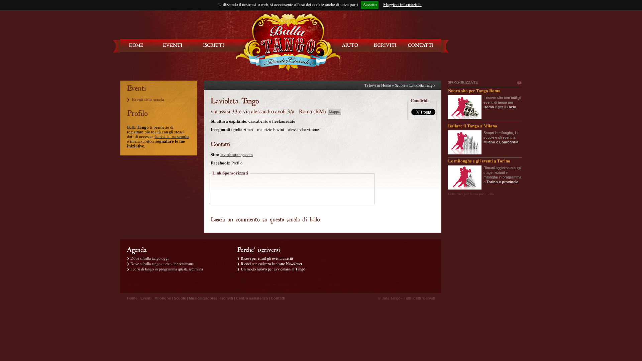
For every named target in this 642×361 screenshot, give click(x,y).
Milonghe (162, 298)
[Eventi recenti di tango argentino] (136, 45)
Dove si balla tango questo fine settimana (162, 264)
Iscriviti (226, 298)
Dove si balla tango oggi (149, 258)
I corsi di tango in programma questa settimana (166, 269)
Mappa (334, 112)
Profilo (236, 163)
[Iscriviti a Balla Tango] (385, 45)
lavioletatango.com (236, 155)
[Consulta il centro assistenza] (350, 45)
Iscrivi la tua (171, 137)
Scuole (400, 85)
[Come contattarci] (420, 45)
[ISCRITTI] (214, 45)
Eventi (145, 298)
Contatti (278, 298)
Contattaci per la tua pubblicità (471, 194)
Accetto (370, 5)
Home (386, 85)
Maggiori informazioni (402, 5)
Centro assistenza (252, 298)
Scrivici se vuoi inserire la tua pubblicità (519, 83)
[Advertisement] (292, 189)
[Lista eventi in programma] (173, 45)
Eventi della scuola (148, 100)
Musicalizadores (203, 298)
